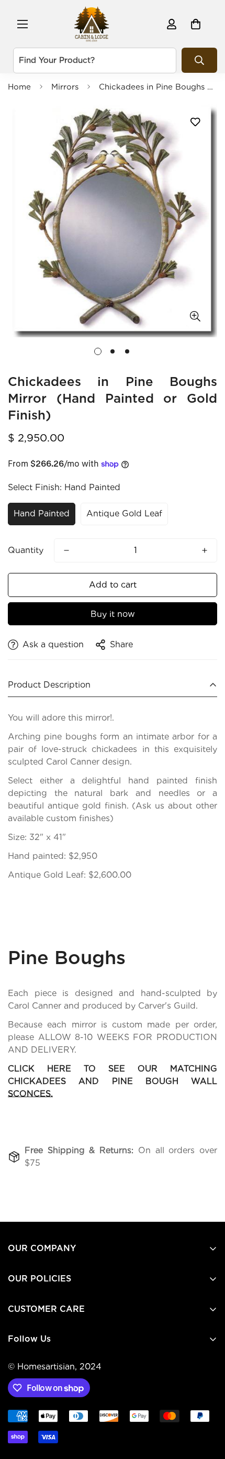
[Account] (172, 24)
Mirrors (64, 87)
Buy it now (113, 614)
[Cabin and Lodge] (91, 24)
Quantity (25, 550)
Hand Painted (42, 513)
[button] (196, 24)
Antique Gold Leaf (124, 513)
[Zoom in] (195, 316)
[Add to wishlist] (195, 122)
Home (19, 87)
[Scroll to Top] (206, 1403)
